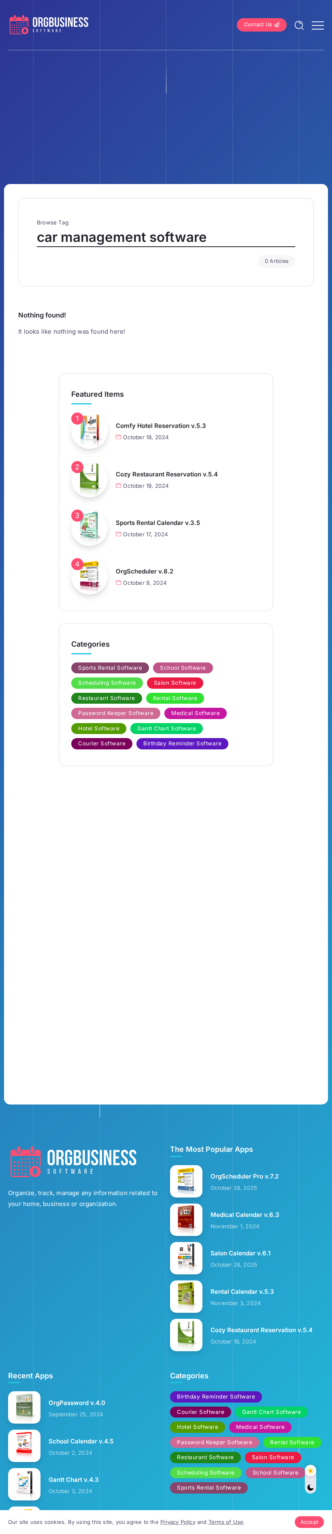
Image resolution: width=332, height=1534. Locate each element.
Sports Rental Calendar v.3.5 (158, 523)
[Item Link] (89, 431)
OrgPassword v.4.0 (77, 1403)
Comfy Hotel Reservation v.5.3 (161, 426)
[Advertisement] (166, 111)
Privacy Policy (178, 1522)
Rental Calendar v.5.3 (242, 1291)
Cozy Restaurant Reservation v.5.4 (167, 474)
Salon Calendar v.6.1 (240, 1253)
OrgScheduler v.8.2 (144, 571)
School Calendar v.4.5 (81, 1441)
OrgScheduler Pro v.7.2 (245, 1176)
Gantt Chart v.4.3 (74, 1479)
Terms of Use (226, 1522)
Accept (309, 1522)
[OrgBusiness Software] (48, 24)
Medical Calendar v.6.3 (245, 1215)
